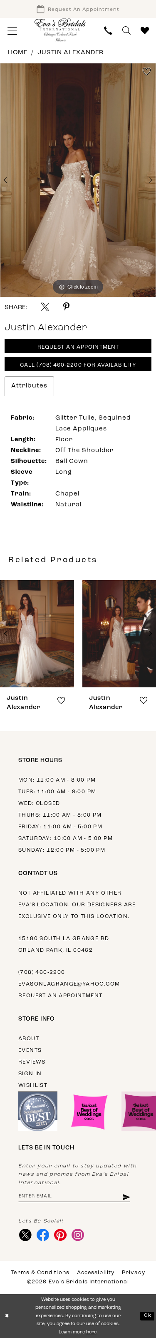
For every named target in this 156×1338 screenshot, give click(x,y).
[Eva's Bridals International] (60, 30)
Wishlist (32, 1085)
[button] (12, 31)
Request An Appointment (78, 347)
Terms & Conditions (40, 1272)
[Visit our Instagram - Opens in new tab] (77, 1234)
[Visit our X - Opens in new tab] (25, 1234)
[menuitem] (12, 31)
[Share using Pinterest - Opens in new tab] (66, 306)
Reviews (32, 1062)
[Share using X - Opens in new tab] (45, 306)
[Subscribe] (125, 1196)
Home (17, 53)
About (28, 1038)
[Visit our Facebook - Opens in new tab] (43, 1234)
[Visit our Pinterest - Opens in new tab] (60, 1234)
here (91, 1332)
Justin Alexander (70, 53)
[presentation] (37, 633)
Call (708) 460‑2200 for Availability (78, 365)
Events (30, 1050)
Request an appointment (60, 995)
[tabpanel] (78, 180)
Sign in (30, 1073)
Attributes (29, 386)
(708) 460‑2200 (41, 972)
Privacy (133, 1272)
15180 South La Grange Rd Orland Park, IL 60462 (63, 944)
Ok (147, 1315)
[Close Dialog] (7, 1316)
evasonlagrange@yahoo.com (69, 984)
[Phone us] (108, 31)
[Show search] (126, 31)
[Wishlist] (145, 31)
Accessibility (95, 1272)
